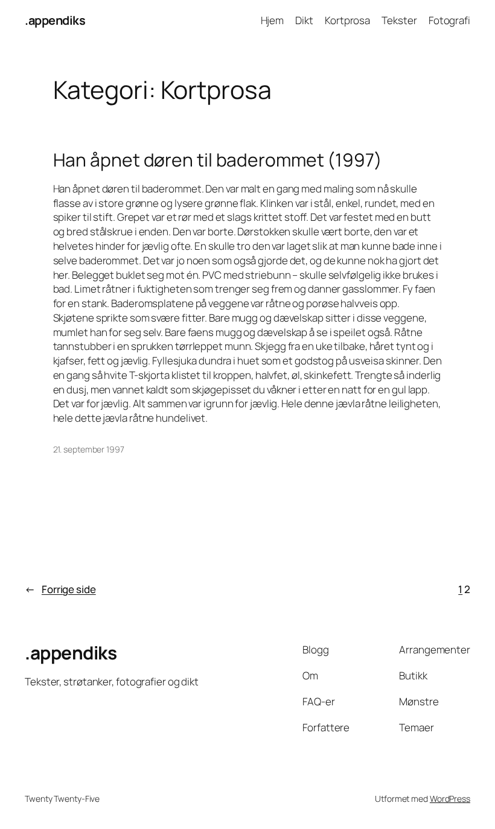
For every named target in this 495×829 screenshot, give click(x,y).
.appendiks (55, 20)
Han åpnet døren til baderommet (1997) (217, 160)
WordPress (450, 798)
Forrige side (60, 589)
